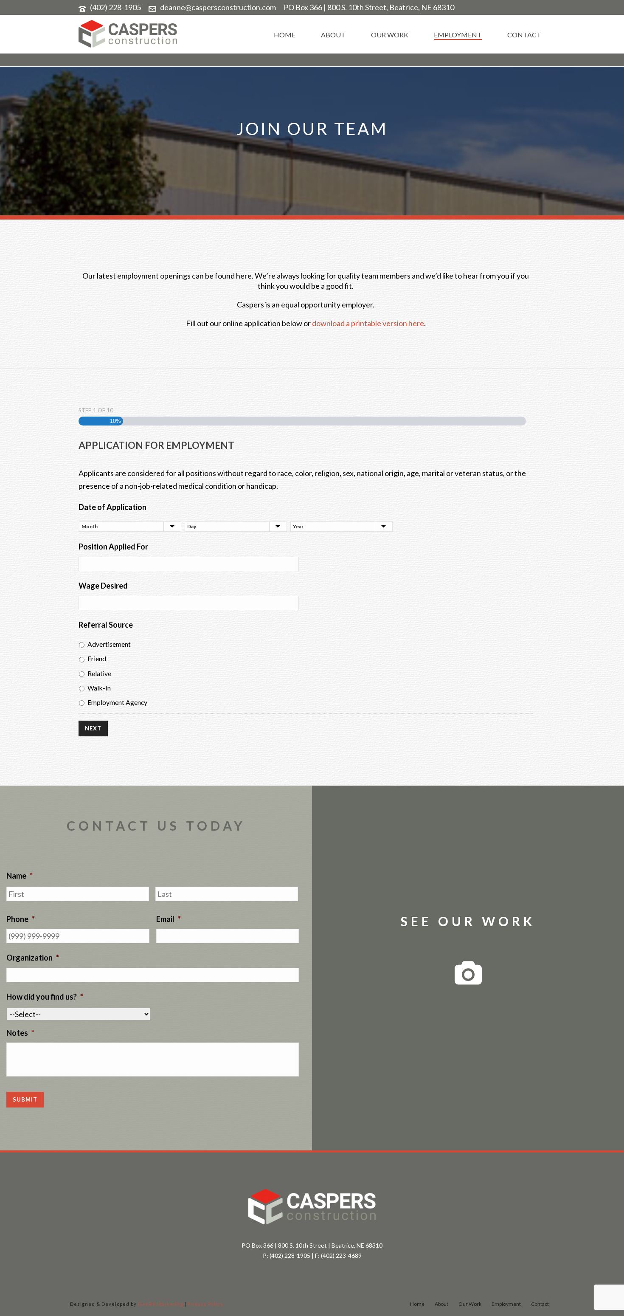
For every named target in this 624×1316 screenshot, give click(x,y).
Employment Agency (117, 702)
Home (284, 35)
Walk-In (99, 688)
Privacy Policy (205, 1304)
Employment (458, 35)
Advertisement (109, 644)
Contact (524, 35)
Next (93, 728)
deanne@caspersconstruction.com (218, 7)
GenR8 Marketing (160, 1304)
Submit (25, 1099)
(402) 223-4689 (341, 1255)
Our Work (389, 35)
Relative (99, 673)
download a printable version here (368, 323)
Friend (96, 658)
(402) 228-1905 (115, 7)
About (333, 35)
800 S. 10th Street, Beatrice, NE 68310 (390, 7)
